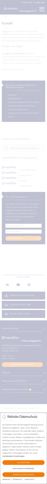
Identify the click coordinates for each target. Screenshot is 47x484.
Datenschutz (17, 479)
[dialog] (23, 448)
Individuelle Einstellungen (23, 475)
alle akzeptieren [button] (23, 463)
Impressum (6, 479)
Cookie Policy (29, 479)
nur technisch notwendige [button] (23, 469)
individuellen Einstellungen (13, 456)
